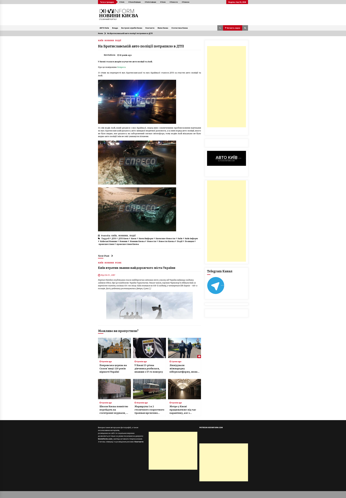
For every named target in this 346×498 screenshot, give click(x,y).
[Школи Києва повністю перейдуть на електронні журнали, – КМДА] (114, 389)
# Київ (121, 2)
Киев (133, 238)
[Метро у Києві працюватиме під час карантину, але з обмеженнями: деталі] (184, 389)
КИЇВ (100, 40)
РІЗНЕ (118, 263)
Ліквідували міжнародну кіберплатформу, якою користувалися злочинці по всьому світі (183, 368)
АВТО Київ (104, 28)
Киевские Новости (165, 238)
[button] (220, 28)
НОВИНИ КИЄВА (118, 15)
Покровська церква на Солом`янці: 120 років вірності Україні (113, 368)
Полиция (189, 241)
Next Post (103, 255)
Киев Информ (146, 238)
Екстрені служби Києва (131, 28)
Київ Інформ (191, 238)
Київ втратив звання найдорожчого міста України (136, 268)
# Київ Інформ (150, 2)
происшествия (106, 244)
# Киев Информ (134, 2)
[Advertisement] (226, 86)
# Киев (163, 2)
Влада (115, 28)
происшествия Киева (128, 244)
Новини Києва (137, 241)
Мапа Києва (163, 28)
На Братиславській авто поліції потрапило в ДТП (141, 46)
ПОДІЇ (118, 40)
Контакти (149, 28)
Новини (123, 241)
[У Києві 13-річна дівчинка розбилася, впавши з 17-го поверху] (149, 348)
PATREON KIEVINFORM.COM (211, 427)
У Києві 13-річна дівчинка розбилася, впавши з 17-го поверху (148, 368)
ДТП (114, 238)
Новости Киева (166, 241)
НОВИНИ (109, 40)
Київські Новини (108, 241)
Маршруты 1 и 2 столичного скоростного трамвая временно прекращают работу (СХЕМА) (149, 410)
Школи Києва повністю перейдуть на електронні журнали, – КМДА (113, 410)
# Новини (185, 2)
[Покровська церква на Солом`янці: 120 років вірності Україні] (114, 348)
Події (179, 241)
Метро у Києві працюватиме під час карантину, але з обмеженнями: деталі (182, 410)
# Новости (174, 2)
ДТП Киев (123, 238)
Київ (180, 238)
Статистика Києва (179, 28)
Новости (151, 241)
